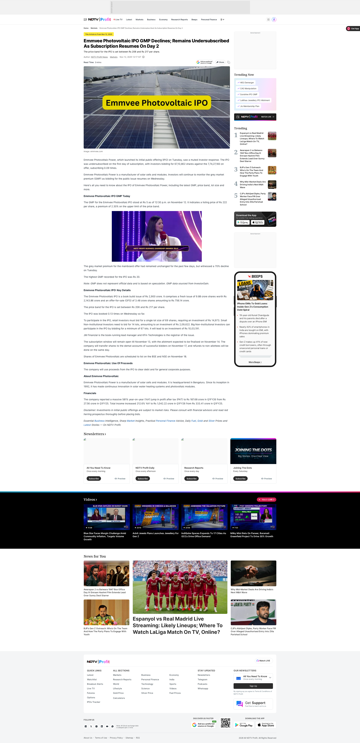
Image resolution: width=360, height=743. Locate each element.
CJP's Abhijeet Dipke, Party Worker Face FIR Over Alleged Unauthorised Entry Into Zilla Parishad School (253, 631)
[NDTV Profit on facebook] (86, 726)
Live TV (118, 19)
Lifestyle (117, 688)
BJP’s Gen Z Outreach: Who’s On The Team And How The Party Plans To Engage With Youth (105, 631)
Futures (91, 693)
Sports (172, 684)
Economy (163, 19)
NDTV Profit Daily (145, 467)
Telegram (202, 679)
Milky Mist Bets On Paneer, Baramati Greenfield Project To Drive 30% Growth (251, 535)
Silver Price (147, 693)
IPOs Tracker (93, 702)
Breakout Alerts (95, 684)
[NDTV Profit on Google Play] (243, 724)
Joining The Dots (242, 467)
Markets (139, 19)
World (116, 684)
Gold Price (118, 693)
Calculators (119, 698)
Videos (172, 688)
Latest (129, 19)
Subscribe (94, 478)
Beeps (194, 19)
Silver (212, 420)
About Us (88, 738)
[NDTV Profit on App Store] (266, 724)
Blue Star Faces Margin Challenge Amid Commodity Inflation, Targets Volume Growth (105, 536)
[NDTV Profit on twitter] (91, 726)
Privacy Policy (116, 738)
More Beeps (255, 362)
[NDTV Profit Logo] (98, 661)
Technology (147, 684)
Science (145, 688)
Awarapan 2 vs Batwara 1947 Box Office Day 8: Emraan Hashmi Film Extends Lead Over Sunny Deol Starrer (105, 592)
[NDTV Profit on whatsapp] (112, 726)
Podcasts (202, 684)
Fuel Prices (175, 693)
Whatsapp (203, 688)
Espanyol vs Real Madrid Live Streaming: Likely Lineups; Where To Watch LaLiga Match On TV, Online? (178, 625)
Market (131, 420)
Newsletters (204, 675)
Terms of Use (101, 738)
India (171, 679)
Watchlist (92, 679)
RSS (138, 738)
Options (91, 697)
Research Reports (179, 19)
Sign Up (253, 686)
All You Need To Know (98, 467)
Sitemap (129, 738)
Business (151, 19)
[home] (99, 17)
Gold (200, 420)
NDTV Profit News (99, 57)
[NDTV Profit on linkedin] (102, 726)
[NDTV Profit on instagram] (96, 726)
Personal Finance (209, 19)
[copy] (228, 62)
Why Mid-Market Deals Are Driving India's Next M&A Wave (252, 591)
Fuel (193, 420)
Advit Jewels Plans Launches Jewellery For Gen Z (156, 535)
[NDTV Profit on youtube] (107, 726)
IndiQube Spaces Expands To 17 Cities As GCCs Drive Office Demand (203, 535)
